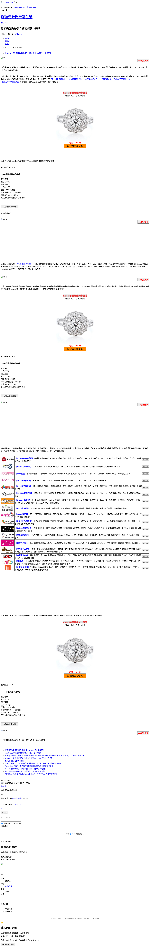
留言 (20, 798)
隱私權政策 (87, 918)
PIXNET (58, 918)
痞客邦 (15, 798)
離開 (12, 944)
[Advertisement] (75, 242)
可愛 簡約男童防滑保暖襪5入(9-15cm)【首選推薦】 (25, 750)
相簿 (7, 38)
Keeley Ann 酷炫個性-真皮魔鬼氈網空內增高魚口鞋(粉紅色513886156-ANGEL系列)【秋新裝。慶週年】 (45, 755)
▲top (3, 808)
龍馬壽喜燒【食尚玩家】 (15, 761)
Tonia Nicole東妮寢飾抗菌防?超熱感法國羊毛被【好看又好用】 (29, 766)
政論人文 (18, 805)
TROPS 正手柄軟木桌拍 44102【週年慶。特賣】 (23, 753)
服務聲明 (96, 918)
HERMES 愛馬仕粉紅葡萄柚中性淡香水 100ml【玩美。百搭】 (29, 758)
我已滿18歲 (5, 944)
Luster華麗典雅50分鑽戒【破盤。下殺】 (28, 53)
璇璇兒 (3, 786)
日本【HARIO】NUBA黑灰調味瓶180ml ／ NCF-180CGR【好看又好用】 (33, 763)
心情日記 (18, 34)
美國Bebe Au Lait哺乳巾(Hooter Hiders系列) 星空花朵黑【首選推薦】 (31, 774)
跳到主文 (4, 23)
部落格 (8, 41)
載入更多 (4, 813)
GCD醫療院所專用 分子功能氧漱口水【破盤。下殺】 (25, 771)
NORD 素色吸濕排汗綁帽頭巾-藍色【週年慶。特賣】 (26, 769)
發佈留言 (4, 826)
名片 (7, 44)
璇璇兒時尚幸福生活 (17, 17)
